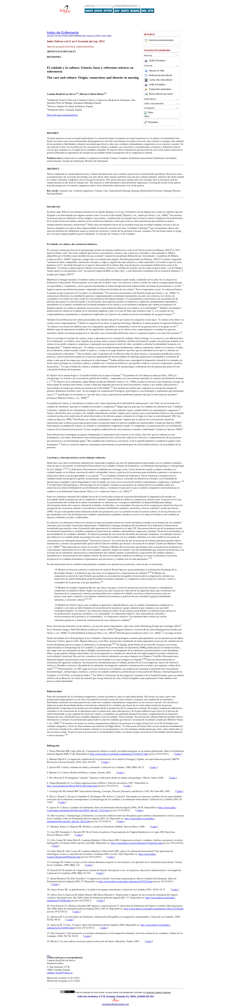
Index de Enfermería (63, 32)
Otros (150, 112)
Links (178, 754)
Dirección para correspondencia (62, 115)
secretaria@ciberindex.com (115, 1004)
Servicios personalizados (161, 40)
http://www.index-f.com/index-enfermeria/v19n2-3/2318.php (154, 908)
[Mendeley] (146, 112)
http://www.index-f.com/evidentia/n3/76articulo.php (136, 843)
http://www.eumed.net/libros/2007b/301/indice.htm (72, 785)
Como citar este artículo (160, 80)
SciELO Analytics (157, 60)
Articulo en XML (156, 70)
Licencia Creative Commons (158, 992)
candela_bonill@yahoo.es (60, 972)
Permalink (153, 122)
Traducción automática (160, 89)
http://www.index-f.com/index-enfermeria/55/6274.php (125, 881)
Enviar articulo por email (161, 94)
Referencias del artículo (160, 75)
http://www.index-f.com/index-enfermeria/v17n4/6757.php (119, 754)
